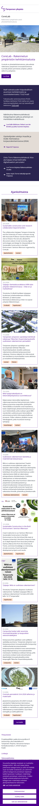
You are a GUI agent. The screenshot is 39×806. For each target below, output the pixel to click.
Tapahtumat (16, 305)
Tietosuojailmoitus (7, 758)
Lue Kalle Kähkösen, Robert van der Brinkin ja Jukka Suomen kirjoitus (18, 125)
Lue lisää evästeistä (12, 785)
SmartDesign (8, 425)
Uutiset (18, 253)
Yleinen (14, 362)
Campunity (7, 663)
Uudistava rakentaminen (11, 495)
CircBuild (6, 305)
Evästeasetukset (20, 791)
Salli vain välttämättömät (19, 802)
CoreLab (5, 16)
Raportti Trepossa (12, 147)
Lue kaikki (19, 722)
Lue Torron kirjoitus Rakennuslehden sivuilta (19, 168)
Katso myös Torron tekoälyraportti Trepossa (18, 175)
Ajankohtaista (8, 253)
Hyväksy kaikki (19, 796)
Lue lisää (6, 76)
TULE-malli (15, 105)
